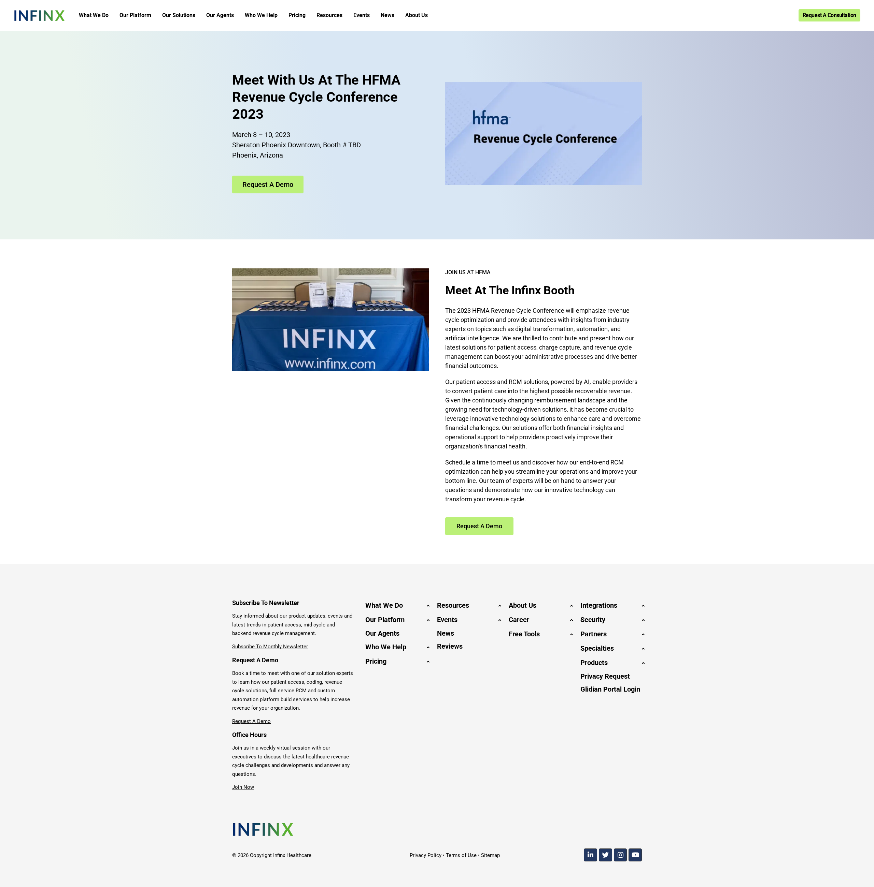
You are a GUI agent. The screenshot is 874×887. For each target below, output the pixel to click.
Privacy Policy (425, 855)
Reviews (450, 646)
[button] (396, 605)
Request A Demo (251, 721)
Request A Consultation (829, 15)
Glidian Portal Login (610, 689)
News (445, 633)
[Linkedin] (590, 855)
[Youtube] (635, 855)
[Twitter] (605, 855)
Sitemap (490, 855)
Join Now (243, 787)
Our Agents (382, 633)
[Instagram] (620, 855)
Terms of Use (461, 855)
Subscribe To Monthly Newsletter (270, 647)
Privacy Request (605, 676)
